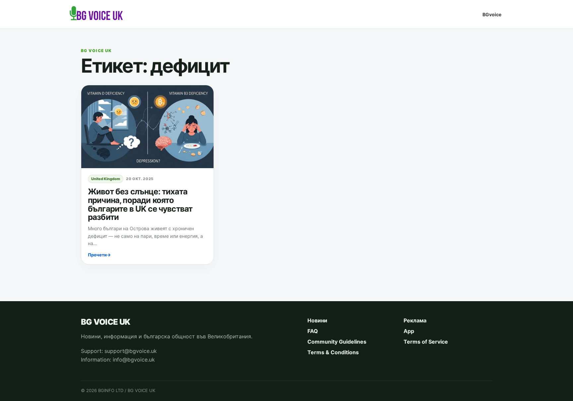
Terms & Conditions (333, 352)
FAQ (312, 331)
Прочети (99, 254)
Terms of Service (426, 341)
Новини (317, 320)
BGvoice (491, 14)
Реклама (415, 320)
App (409, 331)
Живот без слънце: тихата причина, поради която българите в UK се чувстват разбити (140, 204)
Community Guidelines (336, 341)
